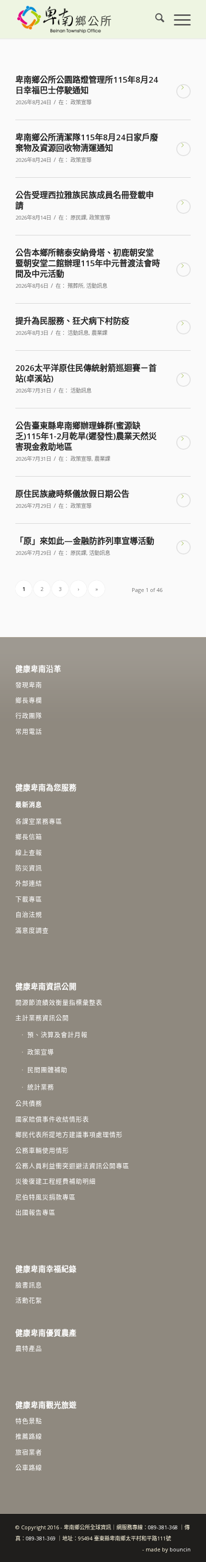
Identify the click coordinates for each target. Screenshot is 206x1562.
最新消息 (28, 804)
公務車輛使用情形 (42, 1150)
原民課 (78, 217)
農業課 (99, 332)
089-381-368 (163, 1527)
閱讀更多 (183, 91)
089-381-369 (41, 1538)
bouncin (180, 1549)
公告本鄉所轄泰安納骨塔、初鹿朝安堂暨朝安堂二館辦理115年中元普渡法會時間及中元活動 (87, 263)
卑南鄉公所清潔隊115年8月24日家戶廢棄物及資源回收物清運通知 (86, 142)
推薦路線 (28, 1436)
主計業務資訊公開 (42, 1017)
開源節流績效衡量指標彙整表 (59, 1002)
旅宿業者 (28, 1452)
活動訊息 (96, 285)
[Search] (155, 19)
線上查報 (28, 852)
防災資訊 (28, 867)
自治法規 (28, 914)
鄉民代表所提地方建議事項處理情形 (69, 1134)
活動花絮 (28, 1300)
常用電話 (28, 731)
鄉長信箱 (28, 836)
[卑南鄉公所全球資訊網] (85, 19)
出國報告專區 (35, 1212)
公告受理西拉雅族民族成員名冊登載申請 (84, 200)
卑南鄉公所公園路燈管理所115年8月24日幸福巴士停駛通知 (86, 85)
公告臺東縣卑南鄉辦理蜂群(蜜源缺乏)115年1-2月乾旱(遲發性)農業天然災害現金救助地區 (86, 436)
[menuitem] (155, 19)
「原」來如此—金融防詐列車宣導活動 (84, 540)
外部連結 (28, 883)
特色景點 (28, 1420)
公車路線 (28, 1467)
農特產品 (28, 1348)
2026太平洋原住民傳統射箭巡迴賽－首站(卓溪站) (86, 373)
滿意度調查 (32, 930)
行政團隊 (28, 715)
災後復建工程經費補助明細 (55, 1181)
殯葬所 (75, 285)
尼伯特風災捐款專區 (45, 1197)
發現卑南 (28, 684)
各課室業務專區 (38, 821)
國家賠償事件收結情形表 (52, 1119)
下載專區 (28, 899)
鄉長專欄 (28, 700)
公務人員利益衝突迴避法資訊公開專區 (72, 1165)
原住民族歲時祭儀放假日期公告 (72, 493)
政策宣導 (81, 102)
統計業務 (40, 1086)
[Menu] (177, 19)
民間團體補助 (47, 1069)
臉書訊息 (28, 1284)
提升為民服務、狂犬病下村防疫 (72, 320)
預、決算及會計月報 (57, 1034)
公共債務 (28, 1103)
